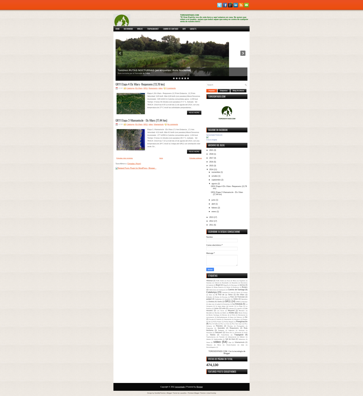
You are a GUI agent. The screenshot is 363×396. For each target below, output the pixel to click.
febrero (214, 208)
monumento (210, 317)
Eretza (217, 297)
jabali (219, 304)
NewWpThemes (160, 393)
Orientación (228, 319)
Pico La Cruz (224, 324)
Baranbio (235, 283)
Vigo (229, 342)
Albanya (209, 280)
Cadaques (222, 290)
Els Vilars (139, 88)
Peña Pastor (217, 321)
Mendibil (209, 313)
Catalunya (130, 88)
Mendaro (242, 310)
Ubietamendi (232, 337)
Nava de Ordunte (236, 317)
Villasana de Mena (213, 345)
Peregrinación (241, 321)
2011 (211, 225)
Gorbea (211, 301)
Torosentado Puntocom (214, 135)
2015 (211, 166)
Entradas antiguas (195, 158)
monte (231, 313)
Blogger (227, 353)
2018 (211, 154)
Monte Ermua (243, 313)
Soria (245, 332)
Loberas (231, 308)
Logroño (239, 308)
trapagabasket (153, 28)
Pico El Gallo (213, 324)
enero (214, 211)
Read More (194, 113)
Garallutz (227, 299)
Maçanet (231, 310)
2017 (211, 158)
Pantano (237, 319)
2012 (211, 221)
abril (213, 204)
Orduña (218, 319)
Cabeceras (212, 290)
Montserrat (241, 315)
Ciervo (238, 292)
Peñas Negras (229, 321)
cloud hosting (211, 393)
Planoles (219, 326)
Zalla (242, 345)
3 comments (171, 88)
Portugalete (240, 326)
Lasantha (183, 393)
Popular (212, 91)
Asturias (209, 283)
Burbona (236, 287)
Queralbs (221, 328)
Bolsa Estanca (219, 287)
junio (213, 200)
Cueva (245, 292)
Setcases (218, 332)
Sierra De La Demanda (233, 332)
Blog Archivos (238, 91)
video (160, 88)
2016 (211, 162)
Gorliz (219, 301)
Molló (224, 313)
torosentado (180, 387)
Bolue (228, 287)
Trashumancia (211, 337)
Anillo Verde (220, 280)
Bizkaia (208, 287)
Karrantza (226, 304)
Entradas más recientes (124, 158)
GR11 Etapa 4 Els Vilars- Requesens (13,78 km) (140, 84)
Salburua (231, 330)
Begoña (226, 285)
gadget (209, 299)
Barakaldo (225, 283)
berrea (242, 285)
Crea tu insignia (211, 140)
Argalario (242, 280)
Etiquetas (224, 91)
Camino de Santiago (170, 28)
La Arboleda (237, 304)
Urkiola (208, 339)
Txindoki (221, 337)
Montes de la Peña (228, 315)
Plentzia (230, 326)
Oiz (246, 317)
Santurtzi (241, 330)
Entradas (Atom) (134, 164)
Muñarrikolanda (222, 317)
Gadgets (193, 28)
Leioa (216, 308)
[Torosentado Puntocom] (207, 137)
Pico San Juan (237, 324)
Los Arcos (220, 310)
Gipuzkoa (244, 299)
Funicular (241, 297)
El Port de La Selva (224, 295)
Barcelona (244, 283)
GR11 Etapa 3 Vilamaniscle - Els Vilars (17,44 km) (141, 120)
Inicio (161, 158)
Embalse (209, 297)
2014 (211, 169)
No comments (172, 124)
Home (118, 28)
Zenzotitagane (211, 347)
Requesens (153, 88)
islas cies (212, 304)
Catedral (225, 292)
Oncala (211, 319)
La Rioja (239, 306)
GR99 (238, 301)
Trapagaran (238, 335)
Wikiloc (140, 28)
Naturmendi (128, 28)
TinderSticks (225, 335)
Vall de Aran (230, 339)
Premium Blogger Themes (197, 393)
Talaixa (212, 335)
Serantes (209, 332)
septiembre (216, 180)
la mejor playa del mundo (225, 306)
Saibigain (221, 330)
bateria (211, 285)
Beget (218, 285)
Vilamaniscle (159, 124)
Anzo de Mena (232, 280)
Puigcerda (209, 328)
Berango (234, 285)
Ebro (210, 295)
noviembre (216, 172)
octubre (215, 176)
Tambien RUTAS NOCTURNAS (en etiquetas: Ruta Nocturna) (154, 70)
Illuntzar (244, 301)
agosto (214, 184)
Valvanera (242, 339)
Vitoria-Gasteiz (231, 345)
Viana (208, 342)
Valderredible (218, 339)
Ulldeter (242, 337)
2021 (211, 150)
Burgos (244, 287)
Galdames (218, 299)
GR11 (184, 28)
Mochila (217, 313)
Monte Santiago (214, 315)
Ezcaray (224, 297)
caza (232, 292)
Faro (232, 297)
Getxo (235, 299)
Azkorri (217, 283)
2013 (211, 217)
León (223, 308)
